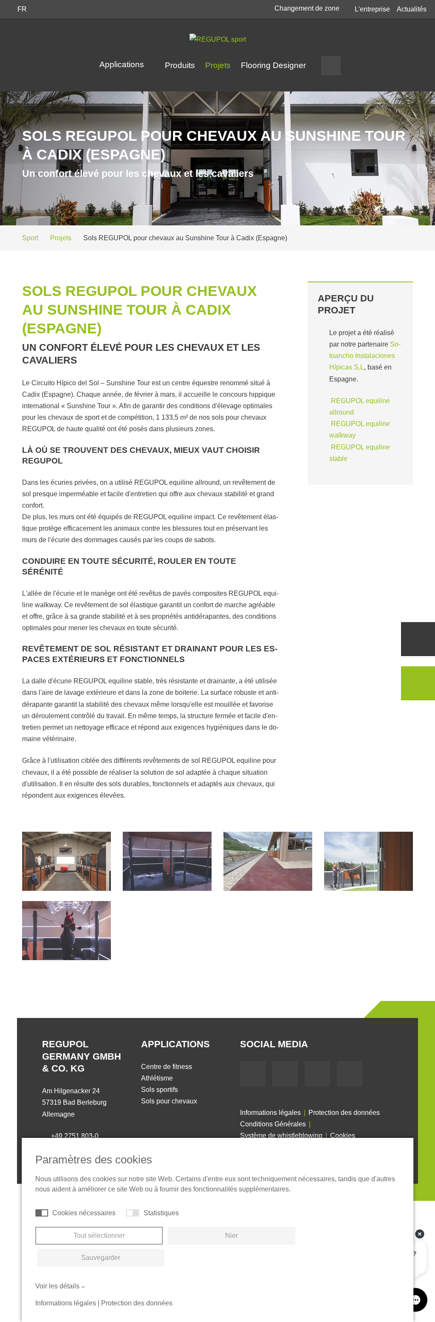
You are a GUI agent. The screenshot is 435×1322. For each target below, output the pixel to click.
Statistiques (161, 1213)
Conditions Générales (273, 1124)
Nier (231, 1235)
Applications (122, 64)
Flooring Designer (273, 65)
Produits (180, 65)
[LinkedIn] (317, 1073)
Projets (218, 65)
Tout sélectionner (99, 1235)
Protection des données (344, 1112)
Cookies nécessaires (84, 1213)
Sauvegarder (100, 1257)
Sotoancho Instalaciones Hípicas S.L (365, 356)
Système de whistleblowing (281, 1135)
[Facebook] (253, 1073)
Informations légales (270, 1112)
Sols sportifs (159, 1089)
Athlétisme (157, 1078)
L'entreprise (372, 9)
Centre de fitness (166, 1066)
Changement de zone (307, 8)
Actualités (412, 9)
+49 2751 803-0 (75, 1136)
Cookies (342, 1135)
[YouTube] (285, 1073)
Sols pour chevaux (169, 1101)
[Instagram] (349, 1073)
